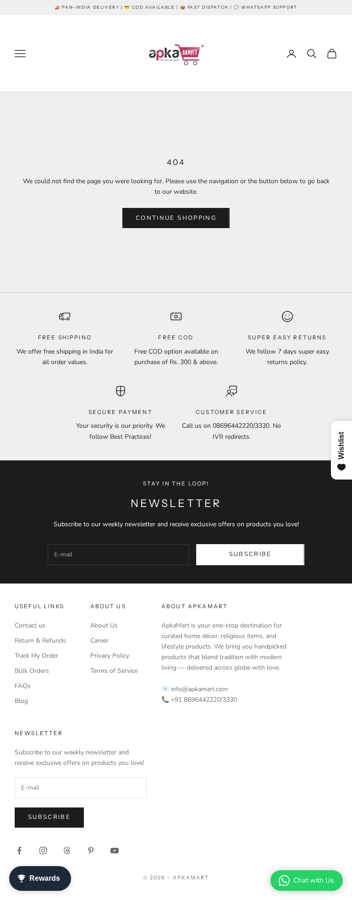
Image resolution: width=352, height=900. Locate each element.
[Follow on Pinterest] (90, 850)
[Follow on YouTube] (114, 850)
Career (99, 640)
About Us (104, 625)
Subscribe (250, 554)
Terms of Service (114, 670)
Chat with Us (313, 880)
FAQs (23, 686)
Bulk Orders (32, 670)
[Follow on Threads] (67, 850)
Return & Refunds (40, 640)
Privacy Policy (109, 655)
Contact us (30, 625)
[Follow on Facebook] (19, 850)
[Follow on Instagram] (43, 850)
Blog (21, 701)
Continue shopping (176, 218)
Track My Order (36, 655)
